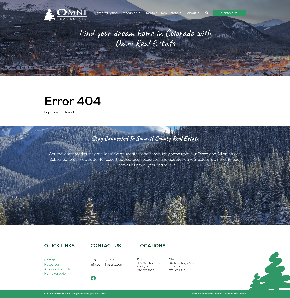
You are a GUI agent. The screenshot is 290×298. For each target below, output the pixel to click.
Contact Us (229, 13)
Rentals (151, 13)
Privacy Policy (98, 293)
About (191, 13)
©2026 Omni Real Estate (57, 293)
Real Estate (169, 13)
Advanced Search (57, 269)
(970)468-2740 (102, 260)
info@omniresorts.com (106, 264)
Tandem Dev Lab (213, 293)
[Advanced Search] (207, 12)
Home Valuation (106, 13)
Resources (129, 13)
